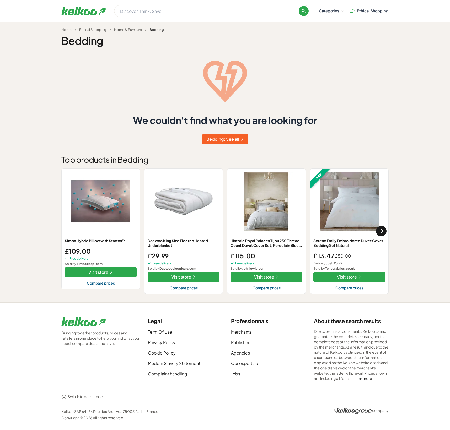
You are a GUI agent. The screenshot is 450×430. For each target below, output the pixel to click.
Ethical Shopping (92, 30)
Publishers (241, 342)
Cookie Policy (162, 353)
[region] (225, 231)
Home (66, 30)
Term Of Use (160, 332)
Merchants (241, 332)
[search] (304, 11)
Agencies (240, 353)
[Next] (381, 231)
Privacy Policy (161, 342)
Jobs (235, 374)
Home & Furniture (128, 30)
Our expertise (244, 363)
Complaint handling (167, 374)
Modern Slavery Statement (174, 363)
